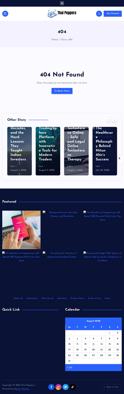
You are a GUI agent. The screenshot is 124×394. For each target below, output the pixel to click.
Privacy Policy (77, 298)
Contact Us (32, 298)
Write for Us (47, 298)
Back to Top (113, 387)
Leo (12, 166)
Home (55, 39)
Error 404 (67, 39)
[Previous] (108, 120)
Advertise (62, 298)
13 (94, 344)
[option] (19, 151)
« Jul (69, 368)
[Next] (114, 120)
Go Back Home (61, 91)
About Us (18, 298)
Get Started (113, 13)
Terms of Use (94, 298)
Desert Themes (21, 389)
